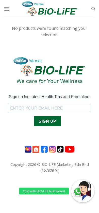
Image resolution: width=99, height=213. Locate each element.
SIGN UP (47, 121)
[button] (82, 191)
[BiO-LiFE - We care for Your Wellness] (49, 9)
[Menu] (7, 9)
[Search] (93, 9)
